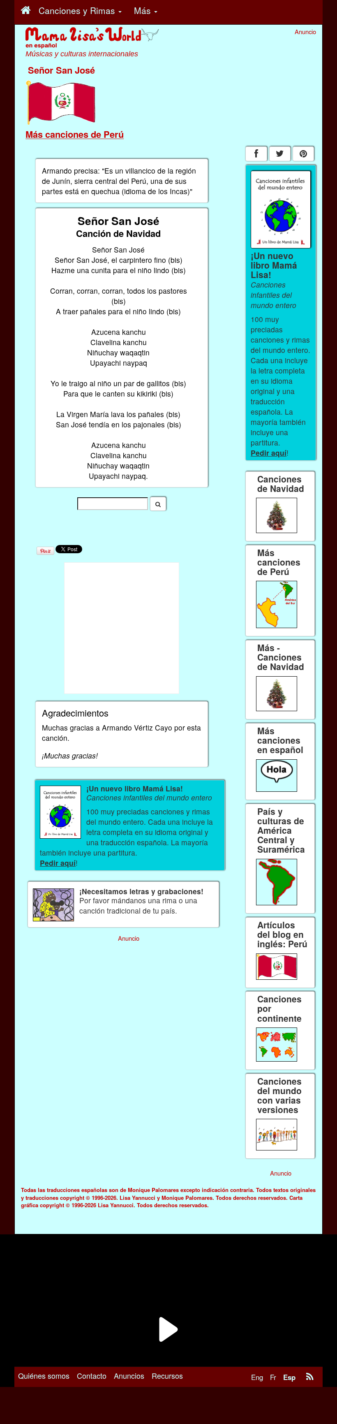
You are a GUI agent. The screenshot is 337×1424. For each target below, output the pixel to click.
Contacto (91, 1375)
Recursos (167, 1375)
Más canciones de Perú (74, 134)
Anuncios (129, 1375)
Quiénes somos (43, 1375)
